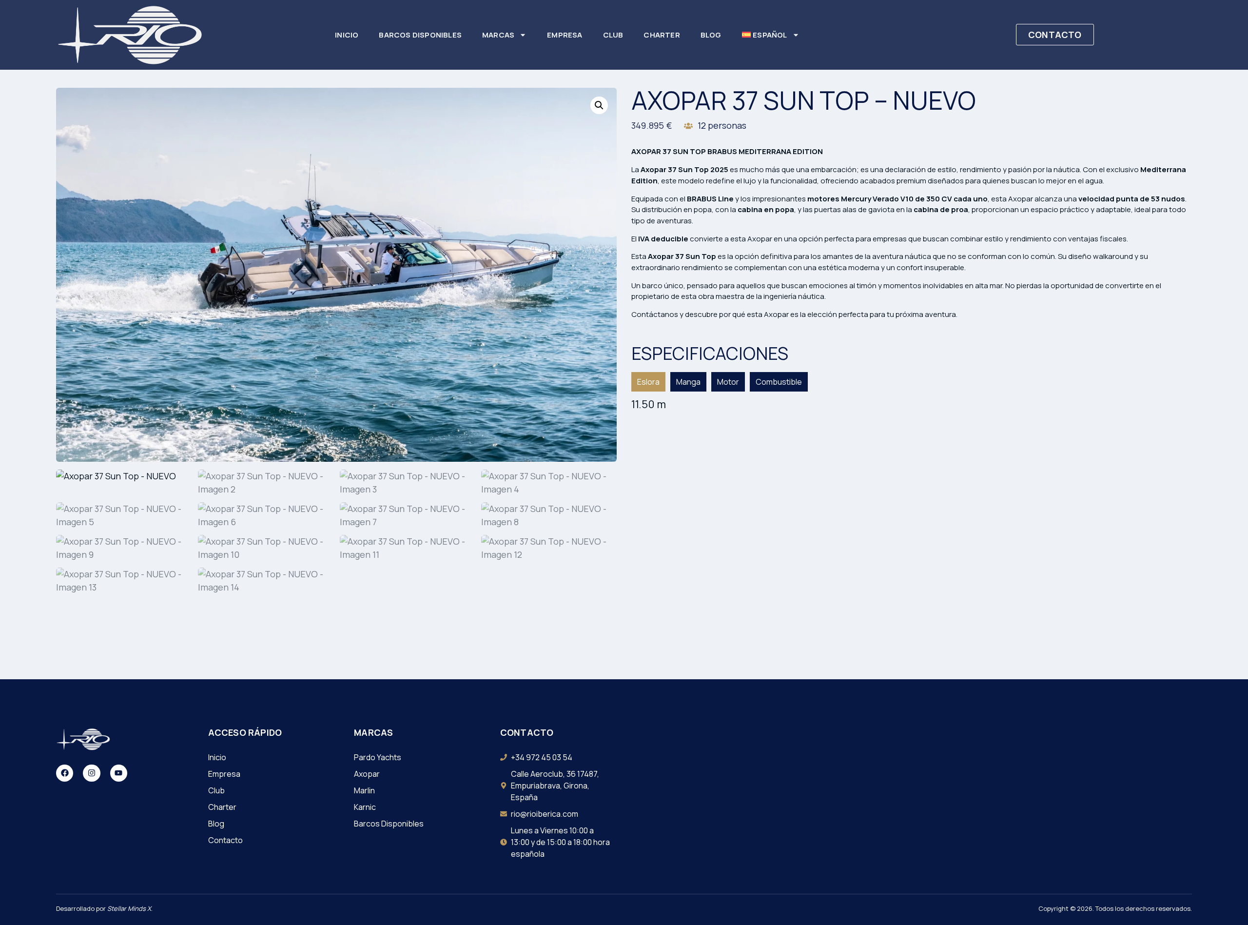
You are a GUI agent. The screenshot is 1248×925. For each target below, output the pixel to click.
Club (613, 35)
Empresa (564, 35)
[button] (599, 105)
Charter (662, 35)
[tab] (648, 382)
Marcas (498, 35)
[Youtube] (118, 773)
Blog (711, 35)
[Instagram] (91, 773)
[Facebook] (64, 773)
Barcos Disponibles (420, 35)
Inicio (346, 35)
